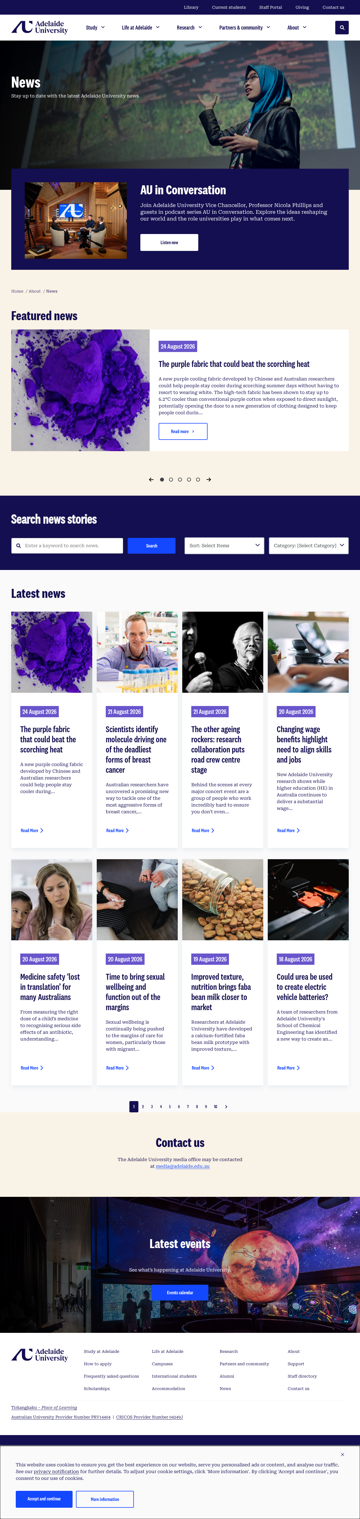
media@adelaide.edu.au (183, 1166)
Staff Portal (270, 7)
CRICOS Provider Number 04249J (149, 1417)
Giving (302, 7)
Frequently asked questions (111, 1376)
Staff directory (302, 1376)
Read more (180, 431)
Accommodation (168, 1388)
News (225, 1388)
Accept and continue (44, 1498)
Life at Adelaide (167, 1351)
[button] (342, 1454)
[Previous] (151, 479)
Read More (29, 830)
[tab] (162, 479)
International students (174, 1376)
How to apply (98, 1364)
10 (215, 1107)
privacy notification (56, 1471)
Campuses (162, 1364)
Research (229, 1351)
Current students (229, 7)
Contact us (333, 7)
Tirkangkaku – (44, 1407)
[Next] (208, 479)
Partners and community (244, 1364)
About (294, 1351)
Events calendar (180, 1292)
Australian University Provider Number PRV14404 (61, 1417)
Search (151, 545)
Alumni (227, 1376)
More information (105, 1499)
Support (296, 1364)
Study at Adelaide (101, 1351)
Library (191, 7)
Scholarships (97, 1388)
